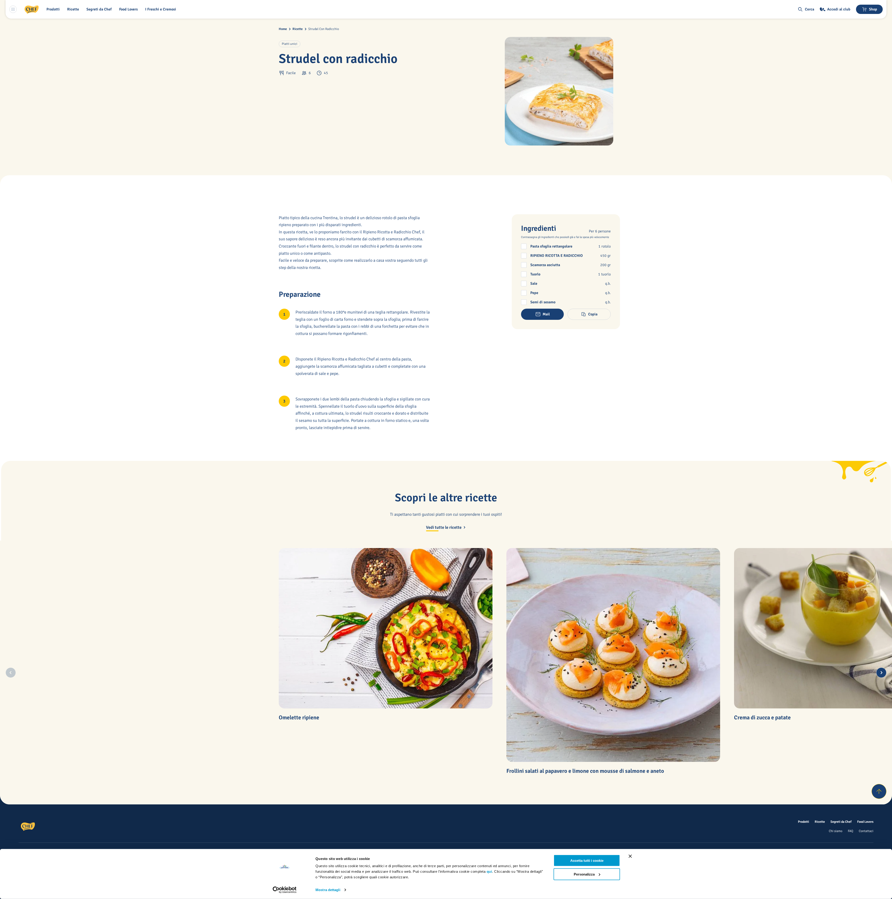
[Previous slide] (11, 673)
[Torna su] (879, 791)
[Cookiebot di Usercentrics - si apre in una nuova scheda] (284, 889)
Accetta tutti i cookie (586, 861)
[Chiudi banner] (630, 856)
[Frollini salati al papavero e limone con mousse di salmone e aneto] (613, 655)
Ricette (297, 29)
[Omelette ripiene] (385, 628)
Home (283, 29)
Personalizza (584, 874)
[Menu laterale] (13, 9)
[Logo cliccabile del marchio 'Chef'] (31, 9)
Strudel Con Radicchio (323, 29)
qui (489, 871)
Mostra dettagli (327, 890)
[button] (54, 9)
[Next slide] (881, 673)
